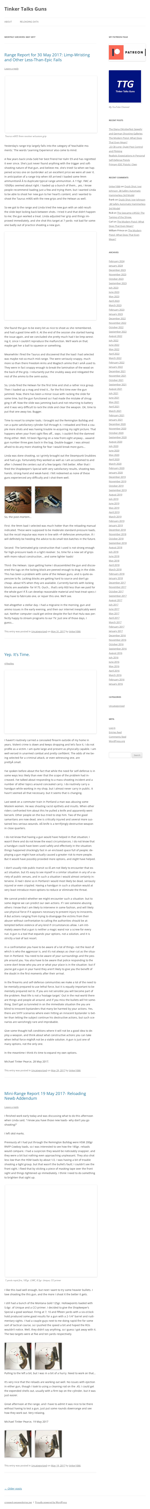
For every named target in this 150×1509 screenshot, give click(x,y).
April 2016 (114, 670)
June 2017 (114, 609)
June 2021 (114, 397)
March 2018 (115, 569)
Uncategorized (39, 631)
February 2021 (116, 415)
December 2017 (117, 582)
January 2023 (116, 314)
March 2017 (115, 622)
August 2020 (115, 441)
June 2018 (114, 556)
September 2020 (118, 437)
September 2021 (118, 384)
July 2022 (113, 340)
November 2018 (117, 534)
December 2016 (117, 635)
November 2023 (117, 274)
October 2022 (116, 327)
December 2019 (117, 477)
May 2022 (114, 349)
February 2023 (116, 309)
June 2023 (114, 292)
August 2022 (115, 336)
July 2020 (113, 446)
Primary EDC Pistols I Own (123, 164)
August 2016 (115, 653)
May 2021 (114, 402)
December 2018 (117, 529)
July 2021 (113, 393)
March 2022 (115, 358)
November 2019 (117, 481)
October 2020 (116, 433)
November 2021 (117, 375)
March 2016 (115, 675)
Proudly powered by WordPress (51, 1502)
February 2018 (116, 573)
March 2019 (115, 516)
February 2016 (116, 679)
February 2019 (116, 521)
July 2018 (113, 551)
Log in (112, 728)
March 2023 (115, 305)
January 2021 (116, 419)
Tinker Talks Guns (25, 9)
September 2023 (118, 283)
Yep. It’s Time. (17, 654)
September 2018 (118, 543)
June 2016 (114, 662)
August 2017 (115, 600)
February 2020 (116, 468)
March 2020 (115, 463)
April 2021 (114, 406)
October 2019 (116, 485)
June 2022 (114, 345)
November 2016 (117, 639)
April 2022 (114, 353)
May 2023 (114, 296)
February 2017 (116, 626)
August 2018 (115, 547)
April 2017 (114, 617)
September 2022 (118, 331)
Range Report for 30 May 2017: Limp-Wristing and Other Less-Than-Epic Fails (47, 57)
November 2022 (117, 323)
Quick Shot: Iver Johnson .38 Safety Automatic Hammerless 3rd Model (125, 191)
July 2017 (113, 604)
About (8, 21)
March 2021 (115, 411)
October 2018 (116, 538)
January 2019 (116, 525)
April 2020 (114, 459)
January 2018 (116, 578)
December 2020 (117, 424)
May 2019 (114, 507)
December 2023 (117, 270)
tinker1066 (74, 631)
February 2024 (116, 261)
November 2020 (117, 428)
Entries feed (115, 732)
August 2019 (115, 494)
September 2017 (118, 595)
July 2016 (113, 657)
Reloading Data (29, 21)
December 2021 (117, 371)
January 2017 (116, 631)
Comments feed (117, 736)
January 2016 (116, 684)
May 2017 (114, 613)
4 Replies (9, 663)
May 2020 (114, 455)
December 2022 (117, 318)
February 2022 (116, 362)
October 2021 (116, 380)
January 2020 (116, 472)
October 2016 (116, 644)
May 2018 (114, 560)
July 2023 (113, 287)
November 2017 (117, 587)
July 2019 (113, 499)
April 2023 (114, 300)
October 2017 (116, 591)
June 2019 (114, 503)
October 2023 (116, 278)
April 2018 (114, 565)
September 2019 (118, 490)
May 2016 (114, 666)
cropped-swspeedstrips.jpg (18, 1502)
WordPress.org (117, 741)
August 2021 (115, 389)
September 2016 (118, 648)
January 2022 (116, 367)
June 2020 (114, 450)
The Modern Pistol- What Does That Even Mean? (125, 235)
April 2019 (114, 512)
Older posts (13, 1488)
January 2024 (116, 265)
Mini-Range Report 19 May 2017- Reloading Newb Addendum (45, 1096)
